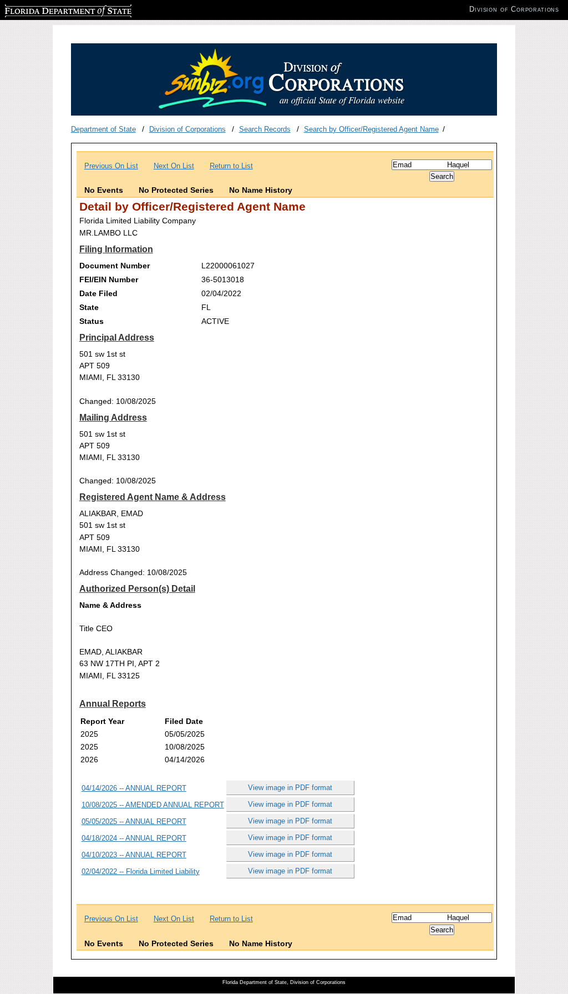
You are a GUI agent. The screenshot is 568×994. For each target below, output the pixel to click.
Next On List (174, 166)
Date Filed (98, 293)
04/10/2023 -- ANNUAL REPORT (134, 855)
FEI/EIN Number (108, 279)
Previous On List (111, 166)
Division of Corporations (187, 129)
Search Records (265, 129)
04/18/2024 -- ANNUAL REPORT (134, 838)
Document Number (114, 265)
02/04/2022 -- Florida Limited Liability (141, 871)
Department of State (103, 129)
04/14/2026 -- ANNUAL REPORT (134, 788)
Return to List (231, 166)
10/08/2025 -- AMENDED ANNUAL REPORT (153, 805)
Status (91, 321)
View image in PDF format (290, 787)
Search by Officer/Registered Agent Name (371, 129)
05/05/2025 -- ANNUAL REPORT (134, 821)
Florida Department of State (48, 9)
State (89, 307)
